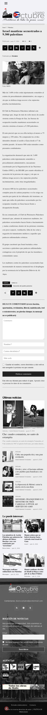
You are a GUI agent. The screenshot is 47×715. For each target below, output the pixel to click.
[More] (39, 47)
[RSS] (16, 607)
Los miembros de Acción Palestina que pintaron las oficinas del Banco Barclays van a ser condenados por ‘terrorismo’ (12, 540)
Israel (4, 27)
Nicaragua (6, 574)
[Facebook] (5, 47)
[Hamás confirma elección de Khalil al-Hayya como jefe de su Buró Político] (34, 560)
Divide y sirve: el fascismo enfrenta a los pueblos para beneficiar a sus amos (29, 471)
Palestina (10, 27)
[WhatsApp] (10, 47)
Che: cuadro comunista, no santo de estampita (21, 435)
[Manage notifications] (7, 708)
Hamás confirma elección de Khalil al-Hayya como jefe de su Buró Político (33, 571)
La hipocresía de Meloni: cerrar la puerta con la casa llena (28, 485)
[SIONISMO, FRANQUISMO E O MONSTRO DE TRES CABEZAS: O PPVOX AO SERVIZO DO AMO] (8, 501)
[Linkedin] (16, 47)
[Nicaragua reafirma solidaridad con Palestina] (13, 560)
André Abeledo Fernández (17, 431)
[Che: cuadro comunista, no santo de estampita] (23, 414)
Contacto (33, 705)
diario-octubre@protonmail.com (29, 601)
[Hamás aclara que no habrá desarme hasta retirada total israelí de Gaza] (34, 525)
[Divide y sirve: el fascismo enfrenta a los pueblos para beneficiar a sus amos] (8, 471)
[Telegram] (23, 607)
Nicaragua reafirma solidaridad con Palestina (12, 570)
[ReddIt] (22, 47)
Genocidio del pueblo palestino (22, 286)
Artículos (5, 431)
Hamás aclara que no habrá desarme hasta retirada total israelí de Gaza (33, 538)
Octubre (15, 56)
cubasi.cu (14, 283)
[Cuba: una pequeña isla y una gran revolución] (8, 456)
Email (5, 633)
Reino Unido (6, 548)
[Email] (28, 47)
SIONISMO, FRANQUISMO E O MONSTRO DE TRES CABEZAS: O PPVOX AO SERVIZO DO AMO (29, 503)
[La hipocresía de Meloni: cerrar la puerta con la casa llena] (8, 486)
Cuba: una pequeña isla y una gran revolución (29, 455)
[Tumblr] (33, 47)
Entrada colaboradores (19, 705)
